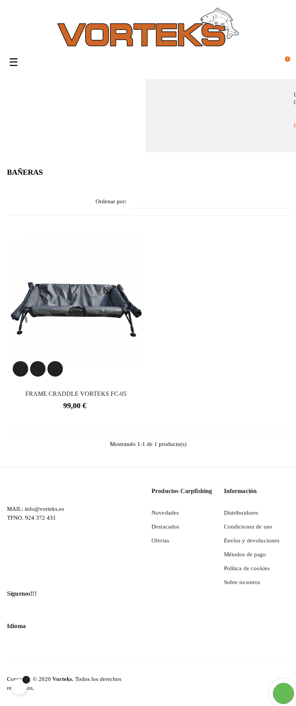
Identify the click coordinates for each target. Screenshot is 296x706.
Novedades (165, 513)
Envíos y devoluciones (252, 540)
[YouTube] (28, 615)
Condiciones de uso (248, 527)
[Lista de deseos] (37, 369)
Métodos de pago (245, 554)
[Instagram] (43, 615)
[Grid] (12, 202)
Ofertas (160, 540)
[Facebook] (13, 615)
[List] (23, 202)
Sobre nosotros (242, 582)
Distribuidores (241, 513)
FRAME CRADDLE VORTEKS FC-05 (75, 393)
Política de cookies (247, 568)
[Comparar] (55, 369)
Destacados (165, 527)
